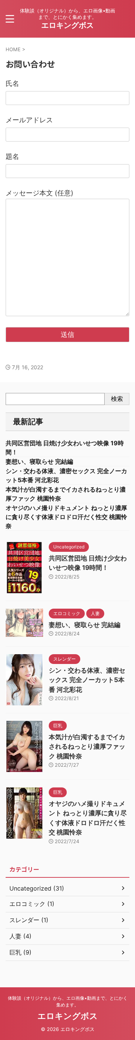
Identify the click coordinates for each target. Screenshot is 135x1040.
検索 (117, 398)
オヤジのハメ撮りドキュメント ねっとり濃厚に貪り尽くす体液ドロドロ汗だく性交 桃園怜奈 (66, 517)
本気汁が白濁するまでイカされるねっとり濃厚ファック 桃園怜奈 (87, 746)
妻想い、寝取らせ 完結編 (39, 461)
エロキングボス (67, 25)
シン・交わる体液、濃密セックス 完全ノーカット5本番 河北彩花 (87, 680)
